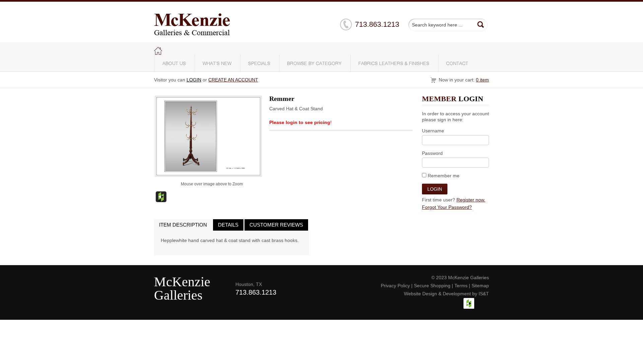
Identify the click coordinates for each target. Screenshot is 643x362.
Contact (457, 63)
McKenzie (182, 281)
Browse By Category (314, 63)
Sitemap (480, 285)
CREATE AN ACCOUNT (233, 79)
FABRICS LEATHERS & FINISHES (393, 63)
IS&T (484, 293)
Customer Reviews (276, 225)
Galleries (178, 295)
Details (228, 225)
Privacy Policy (395, 285)
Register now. (470, 199)
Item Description (183, 225)
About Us (174, 63)
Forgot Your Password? (447, 207)
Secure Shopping (432, 285)
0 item (482, 79)
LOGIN (194, 79)
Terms (461, 285)
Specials (259, 63)
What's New (217, 63)
